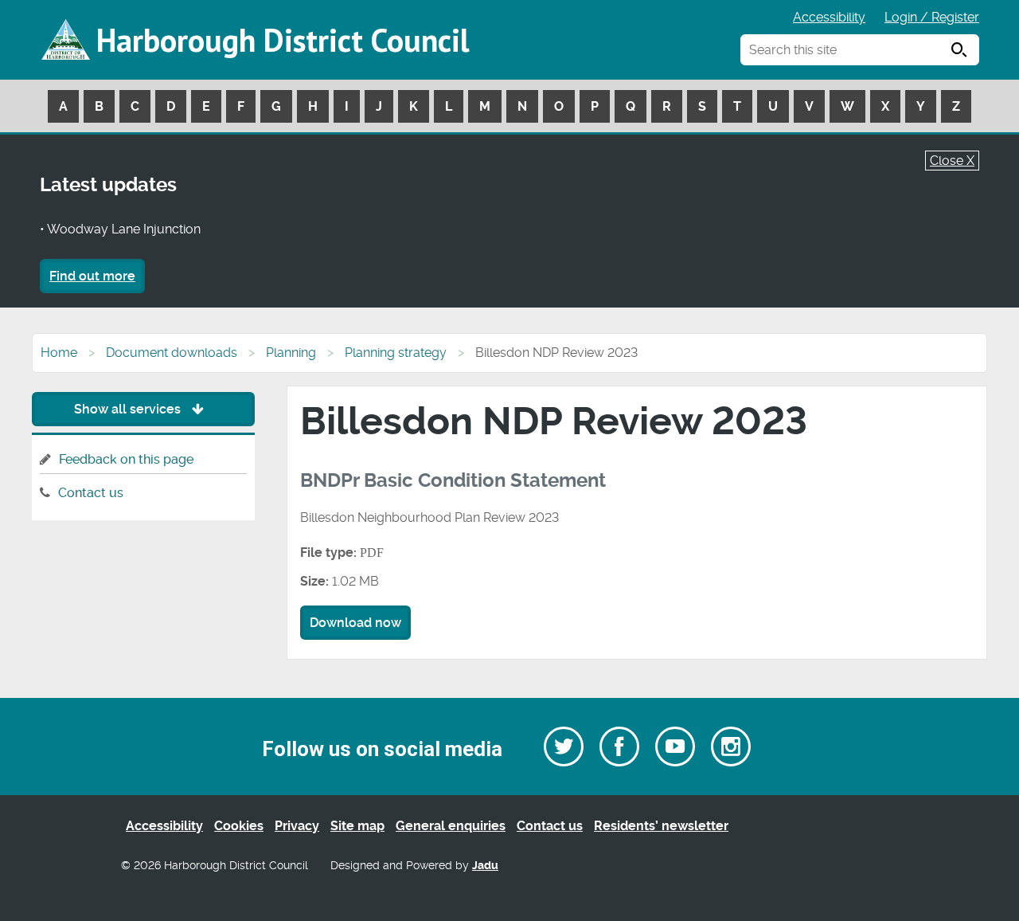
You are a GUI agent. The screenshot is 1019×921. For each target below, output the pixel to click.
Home (59, 352)
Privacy (297, 825)
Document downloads (171, 352)
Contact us (90, 492)
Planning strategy (396, 352)
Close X (952, 160)
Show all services (129, 409)
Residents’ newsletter (661, 825)
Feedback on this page (126, 459)
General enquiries (451, 825)
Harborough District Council (282, 40)
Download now (355, 622)
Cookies (239, 825)
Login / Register (931, 17)
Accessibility (829, 17)
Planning (291, 352)
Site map (357, 825)
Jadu (485, 865)
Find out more (92, 276)
